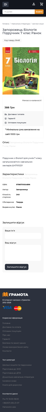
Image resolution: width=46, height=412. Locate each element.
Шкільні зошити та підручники (17, 365)
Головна (5, 24)
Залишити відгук (16, 267)
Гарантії (11, 118)
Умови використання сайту (15, 347)
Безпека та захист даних (14, 343)
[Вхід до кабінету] (34, 4)
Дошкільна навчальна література (18, 377)
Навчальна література (20, 24)
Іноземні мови (9, 381)
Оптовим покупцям (17, 123)
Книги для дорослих (12, 385)
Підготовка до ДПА (11, 373)
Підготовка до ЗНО (11, 369)
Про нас (6, 335)
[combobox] (18, 11)
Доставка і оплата (16, 114)
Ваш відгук (10, 243)
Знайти (39, 12)
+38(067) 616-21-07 (10, 403)
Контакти (6, 351)
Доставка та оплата (11, 327)
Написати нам (9, 407)
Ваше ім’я (10, 231)
